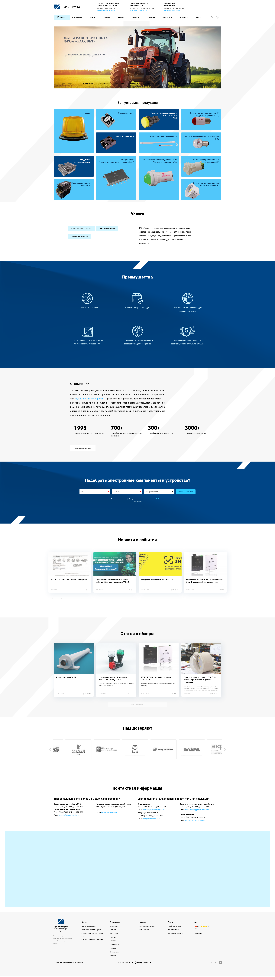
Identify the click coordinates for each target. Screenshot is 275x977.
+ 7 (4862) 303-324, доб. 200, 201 (107, 8)
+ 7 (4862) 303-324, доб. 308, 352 (174, 8)
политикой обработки (157, 499)
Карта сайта (198, 933)
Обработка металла (79, 236)
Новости (135, 17)
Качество (113, 948)
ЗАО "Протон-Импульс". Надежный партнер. (69, 580)
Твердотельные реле (88, 926)
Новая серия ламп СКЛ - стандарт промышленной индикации (113, 678)
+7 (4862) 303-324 (141, 962)
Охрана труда (114, 952)
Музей (198, 17)
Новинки (106, 17)
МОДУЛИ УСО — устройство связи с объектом (156, 678)
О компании (77, 17)
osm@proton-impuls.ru (151, 819)
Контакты (184, 17)
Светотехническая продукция (91, 930)
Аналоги (121, 17)
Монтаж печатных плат (81, 228)
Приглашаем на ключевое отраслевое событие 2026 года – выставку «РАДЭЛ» (113, 581)
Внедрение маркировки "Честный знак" (157, 580)
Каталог (63, 17)
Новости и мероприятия (147, 926)
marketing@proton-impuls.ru (106, 10)
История (113, 930)
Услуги (92, 17)
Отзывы (113, 955)
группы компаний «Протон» (90, 398)
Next (70, 83)
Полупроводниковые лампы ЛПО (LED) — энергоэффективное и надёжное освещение (201, 679)
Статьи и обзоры (144, 930)
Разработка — (213, 962)
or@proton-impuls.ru (109, 812)
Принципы (113, 937)
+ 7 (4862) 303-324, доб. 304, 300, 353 (142, 8)
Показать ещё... (137, 704)
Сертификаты (114, 944)
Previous (63, 83)
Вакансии (151, 17)
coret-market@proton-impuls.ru (197, 810)
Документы (167, 17)
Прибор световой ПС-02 (66, 677)
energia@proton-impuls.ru (138, 10)
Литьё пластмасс (107, 228)
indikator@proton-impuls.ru (195, 820)
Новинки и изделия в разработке (92, 940)
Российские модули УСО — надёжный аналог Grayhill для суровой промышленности (205, 581)
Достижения (114, 933)
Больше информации (83, 448)
